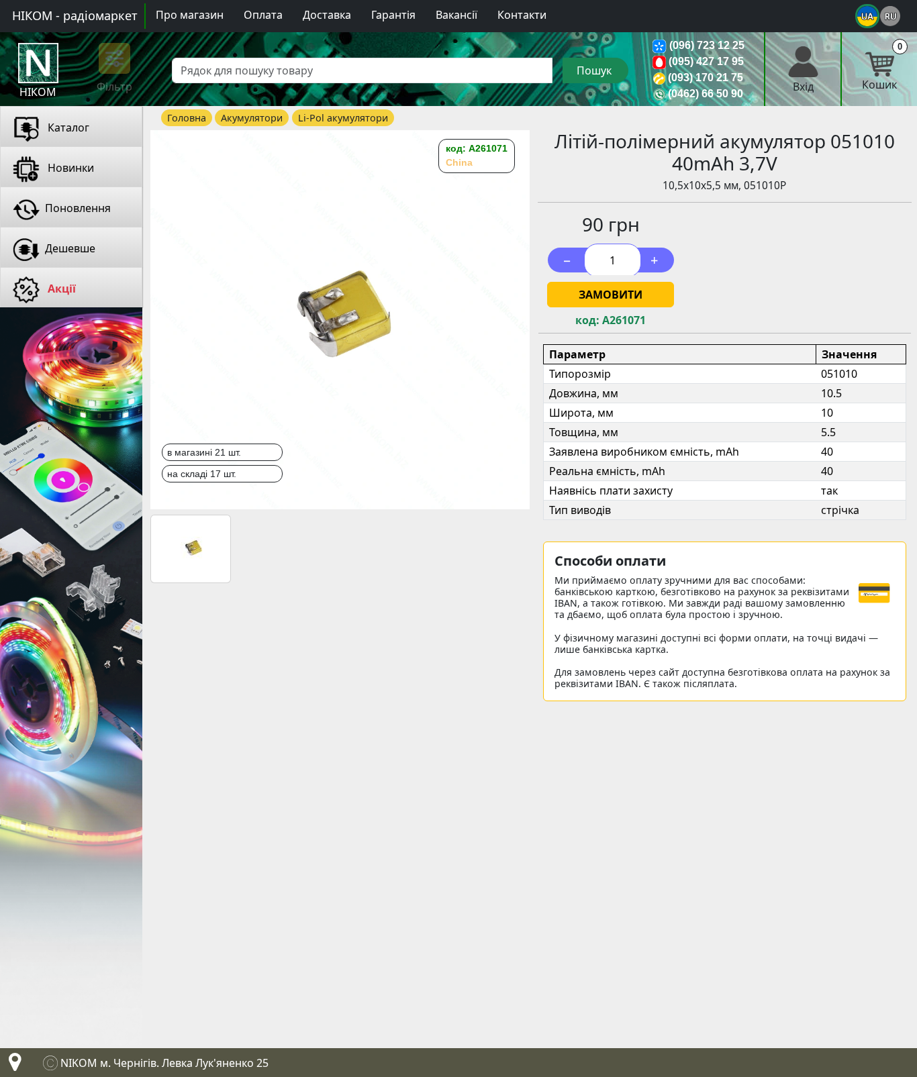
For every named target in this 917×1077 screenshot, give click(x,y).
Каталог (67, 127)
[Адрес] (12, 1065)
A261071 (624, 320)
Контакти (521, 14)
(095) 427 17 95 (706, 61)
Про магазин (190, 14)
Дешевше (70, 248)
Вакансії (456, 14)
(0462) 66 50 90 (705, 93)
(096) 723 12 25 (706, 45)
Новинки (69, 167)
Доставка (327, 14)
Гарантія (393, 14)
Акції (60, 288)
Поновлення (78, 208)
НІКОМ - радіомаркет (75, 15)
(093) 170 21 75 (705, 77)
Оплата (263, 14)
